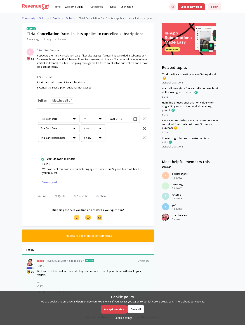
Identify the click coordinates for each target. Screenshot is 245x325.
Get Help (44, 18)
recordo (176, 194)
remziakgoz (178, 184)
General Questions (172, 82)
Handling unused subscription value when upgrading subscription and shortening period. (188, 106)
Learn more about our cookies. (187, 301)
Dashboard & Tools (63, 18)
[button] (191, 6)
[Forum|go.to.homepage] (35, 7)
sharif (40, 260)
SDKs (165, 96)
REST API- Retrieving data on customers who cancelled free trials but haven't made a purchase (190, 124)
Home (57, 6)
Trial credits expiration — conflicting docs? (189, 74)
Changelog (127, 6)
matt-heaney (179, 215)
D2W (39, 50)
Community (29, 18)
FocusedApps (180, 174)
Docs (113, 6)
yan (174, 205)
